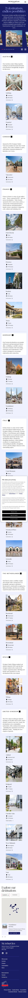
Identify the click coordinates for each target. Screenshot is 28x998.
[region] (14, 499)
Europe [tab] (6, 895)
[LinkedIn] (3, 953)
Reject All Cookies (14, 515)
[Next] (25, 49)
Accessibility (23, 989)
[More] (25, 2)
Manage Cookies (22, 991)
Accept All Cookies (14, 518)
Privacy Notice (7, 989)
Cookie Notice (15, 989)
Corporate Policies (12, 991)
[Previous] (22, 49)
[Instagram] (6, 953)
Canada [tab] (15, 895)
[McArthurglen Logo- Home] (14, 2)
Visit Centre (8, 100)
